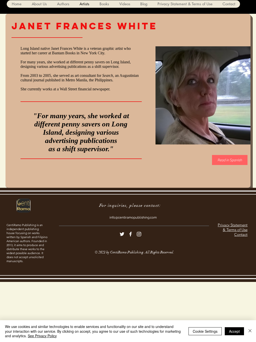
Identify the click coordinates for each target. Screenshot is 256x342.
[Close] (250, 331)
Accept (234, 331)
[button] (63, 4)
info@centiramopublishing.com (133, 217)
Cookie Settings (205, 331)
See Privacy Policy (42, 335)
